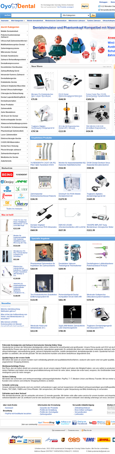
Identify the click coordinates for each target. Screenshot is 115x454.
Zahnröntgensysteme (10, 48)
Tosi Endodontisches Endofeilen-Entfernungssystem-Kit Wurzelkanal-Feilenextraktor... (44, 297)
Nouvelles (6, 303)
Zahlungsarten (46, 414)
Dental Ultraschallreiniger (12, 90)
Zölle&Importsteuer (82, 408)
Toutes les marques (14, 209)
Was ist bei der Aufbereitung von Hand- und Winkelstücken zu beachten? (14, 313)
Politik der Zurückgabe (49, 412)
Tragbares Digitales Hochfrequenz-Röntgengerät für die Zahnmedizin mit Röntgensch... (43, 128)
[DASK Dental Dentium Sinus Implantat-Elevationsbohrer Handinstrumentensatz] (100, 151)
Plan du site (88, 430)
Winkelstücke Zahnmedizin (55, 20)
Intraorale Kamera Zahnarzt (12, 75)
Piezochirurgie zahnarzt (11, 150)
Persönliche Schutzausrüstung (14, 127)
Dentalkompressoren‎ (10, 63)
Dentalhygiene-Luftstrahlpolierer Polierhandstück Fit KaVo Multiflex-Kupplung (100, 266)
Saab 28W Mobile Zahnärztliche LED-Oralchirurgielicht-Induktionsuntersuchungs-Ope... (72, 328)
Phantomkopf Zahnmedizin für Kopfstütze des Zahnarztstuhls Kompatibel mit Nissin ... (43, 266)
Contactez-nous (73, 430)
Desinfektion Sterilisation (11, 67)
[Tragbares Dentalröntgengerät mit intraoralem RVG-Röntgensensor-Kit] (100, 314)
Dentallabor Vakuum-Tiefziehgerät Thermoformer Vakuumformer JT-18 (70, 266)
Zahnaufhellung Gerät (10, 71)
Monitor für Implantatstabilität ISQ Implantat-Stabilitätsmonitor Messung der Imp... (20, 239)
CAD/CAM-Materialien (10, 142)
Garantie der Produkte (49, 408)
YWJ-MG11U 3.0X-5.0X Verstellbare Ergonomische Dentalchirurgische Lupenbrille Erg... (97, 128)
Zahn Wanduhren (8, 112)
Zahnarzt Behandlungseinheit (13, 60)
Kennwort (9, 408)
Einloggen (103, 2)
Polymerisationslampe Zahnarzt (10, 36)
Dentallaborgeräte (8, 78)
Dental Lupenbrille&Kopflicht (13, 97)
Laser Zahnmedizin (9, 135)
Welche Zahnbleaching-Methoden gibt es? (10, 306)
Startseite (5, 20)
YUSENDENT (21, 175)
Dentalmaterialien (8, 101)
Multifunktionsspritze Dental (13, 45)
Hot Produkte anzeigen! (65, 7)
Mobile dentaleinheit (35, 20)
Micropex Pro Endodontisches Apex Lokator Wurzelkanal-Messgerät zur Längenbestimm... (43, 96)
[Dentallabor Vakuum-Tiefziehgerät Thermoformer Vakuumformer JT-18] (72, 252)
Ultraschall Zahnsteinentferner (14, 41)
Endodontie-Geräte (9, 82)
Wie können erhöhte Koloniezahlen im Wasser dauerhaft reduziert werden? (12, 320)
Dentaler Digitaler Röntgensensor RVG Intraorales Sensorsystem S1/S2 (44, 227)
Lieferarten (79, 414)
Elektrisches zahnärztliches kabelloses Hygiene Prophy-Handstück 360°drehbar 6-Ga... (20, 271)
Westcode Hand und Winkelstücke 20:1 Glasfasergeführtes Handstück (43, 328)
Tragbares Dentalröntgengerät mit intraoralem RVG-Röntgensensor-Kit (99, 328)
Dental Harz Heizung (9, 146)
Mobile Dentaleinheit (9, 31)
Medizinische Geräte (9, 157)
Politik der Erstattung (48, 410)
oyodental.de (59, 448)
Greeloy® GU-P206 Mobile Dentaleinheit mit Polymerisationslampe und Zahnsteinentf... (70, 197)
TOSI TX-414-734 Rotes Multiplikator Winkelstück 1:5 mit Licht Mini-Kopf (20, 222)
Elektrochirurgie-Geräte (11, 138)
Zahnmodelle (6, 108)
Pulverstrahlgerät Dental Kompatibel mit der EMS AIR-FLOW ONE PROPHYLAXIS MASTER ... (70, 298)
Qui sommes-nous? (58, 430)
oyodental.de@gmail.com (100, 451)
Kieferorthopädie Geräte (11, 120)
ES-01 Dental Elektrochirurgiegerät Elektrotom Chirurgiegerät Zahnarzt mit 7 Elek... (70, 96)
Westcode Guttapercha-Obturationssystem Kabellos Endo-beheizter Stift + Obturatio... (100, 297)
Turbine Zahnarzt (94, 20)
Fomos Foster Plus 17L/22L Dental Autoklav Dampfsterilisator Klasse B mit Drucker (98, 96)
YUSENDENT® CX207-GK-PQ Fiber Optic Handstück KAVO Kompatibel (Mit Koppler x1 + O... (44, 165)
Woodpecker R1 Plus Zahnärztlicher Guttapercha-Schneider (20, 253)
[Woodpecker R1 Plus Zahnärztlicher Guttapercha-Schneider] (7, 256)
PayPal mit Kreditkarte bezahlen (18, 414)
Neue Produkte (7, 105)
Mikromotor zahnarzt (77, 20)
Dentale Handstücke (9, 56)
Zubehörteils (6, 161)
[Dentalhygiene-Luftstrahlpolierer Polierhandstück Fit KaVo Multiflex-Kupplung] (100, 252)
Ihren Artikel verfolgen (83, 410)
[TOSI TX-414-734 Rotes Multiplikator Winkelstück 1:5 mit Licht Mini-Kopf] (7, 225)
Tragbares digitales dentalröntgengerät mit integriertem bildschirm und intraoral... (98, 197)
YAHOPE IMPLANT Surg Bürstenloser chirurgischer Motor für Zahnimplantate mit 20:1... (100, 227)
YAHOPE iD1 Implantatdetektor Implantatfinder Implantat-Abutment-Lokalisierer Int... (19, 288)
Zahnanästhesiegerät (10, 153)
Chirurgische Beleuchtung (12, 93)
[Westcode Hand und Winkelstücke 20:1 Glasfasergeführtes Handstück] (44, 314)
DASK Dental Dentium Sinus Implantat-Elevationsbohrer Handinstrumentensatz (98, 165)
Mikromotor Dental (9, 52)
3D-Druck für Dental (9, 116)
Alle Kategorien (17, 20)
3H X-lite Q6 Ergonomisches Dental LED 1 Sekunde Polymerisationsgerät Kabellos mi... (70, 128)
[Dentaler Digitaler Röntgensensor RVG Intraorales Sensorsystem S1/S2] (44, 213)
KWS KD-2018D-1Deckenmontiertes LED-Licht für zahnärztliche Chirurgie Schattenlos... (72, 228)
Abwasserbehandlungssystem (14, 123)
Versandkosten (81, 412)
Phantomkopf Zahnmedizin (12, 131)
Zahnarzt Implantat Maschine (13, 86)
